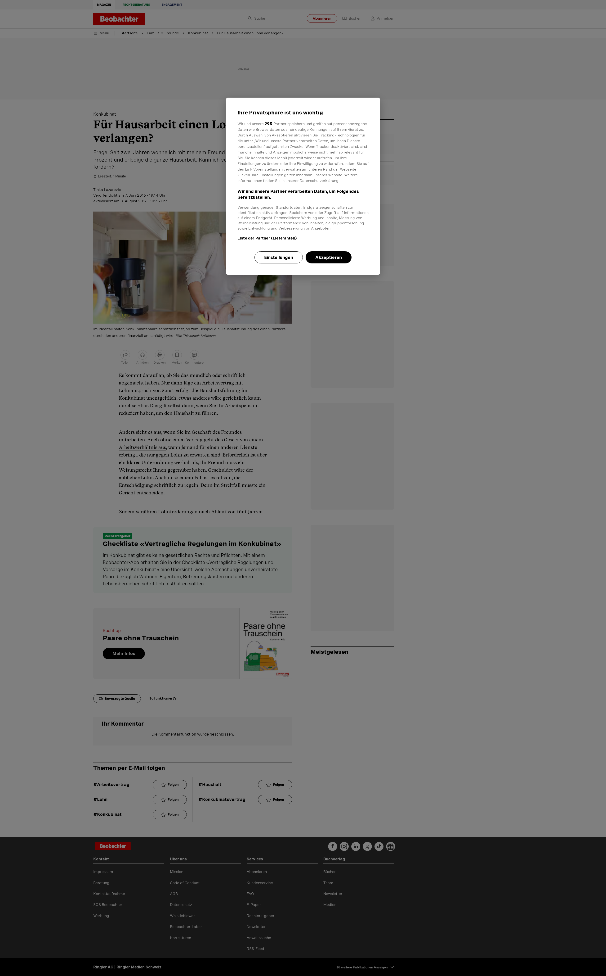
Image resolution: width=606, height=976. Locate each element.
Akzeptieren (328, 257)
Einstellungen (278, 257)
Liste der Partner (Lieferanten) (267, 238)
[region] (303, 186)
